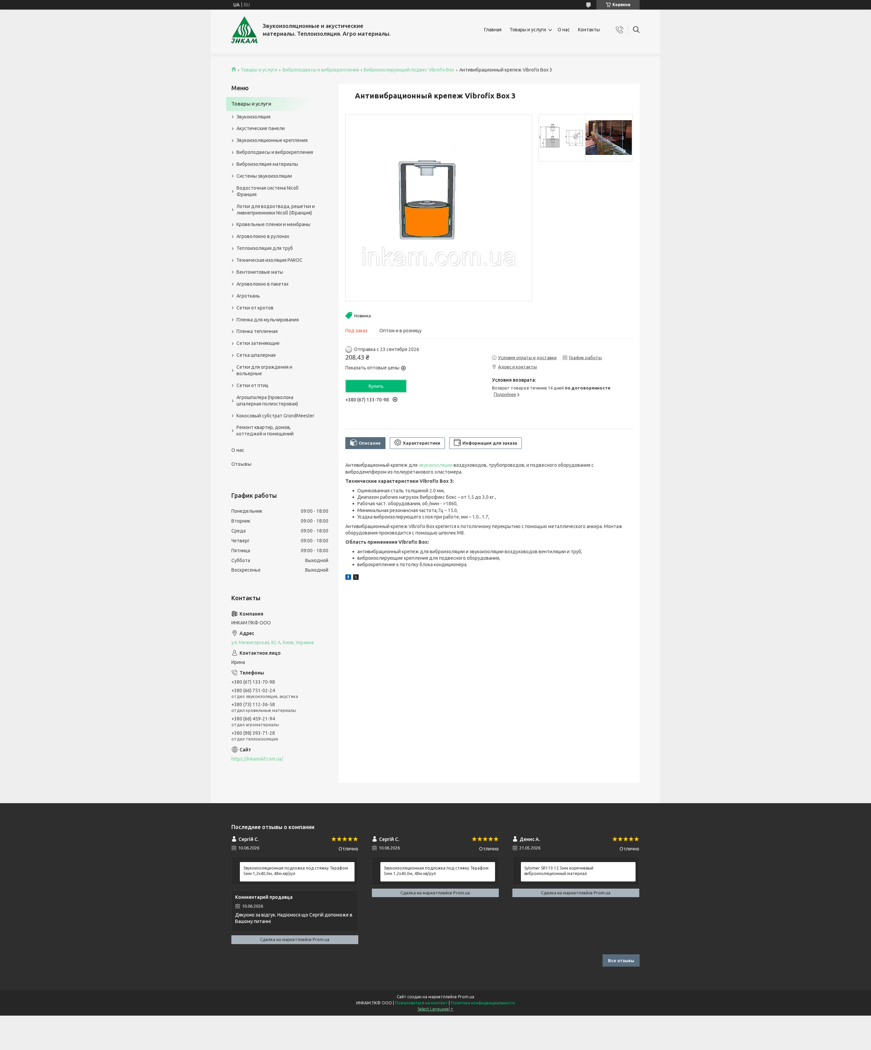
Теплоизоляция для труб (264, 248)
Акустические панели (260, 128)
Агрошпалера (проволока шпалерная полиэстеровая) (267, 401)
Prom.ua (466, 997)
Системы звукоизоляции (264, 176)
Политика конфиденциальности (483, 1003)
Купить (375, 386)
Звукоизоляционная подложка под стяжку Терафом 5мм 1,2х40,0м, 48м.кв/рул (295, 871)
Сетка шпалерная (256, 355)
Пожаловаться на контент (421, 1003)
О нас (564, 29)
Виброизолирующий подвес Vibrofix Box (409, 70)
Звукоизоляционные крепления (272, 140)
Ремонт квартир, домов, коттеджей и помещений (265, 430)
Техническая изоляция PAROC (269, 260)
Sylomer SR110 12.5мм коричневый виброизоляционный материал (558, 871)
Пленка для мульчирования (267, 319)
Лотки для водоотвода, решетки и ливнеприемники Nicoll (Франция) (275, 210)
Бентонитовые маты (259, 272)
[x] (356, 578)
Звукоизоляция (253, 117)
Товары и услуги (528, 29)
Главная (493, 29)
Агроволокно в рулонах (262, 236)
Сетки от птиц (252, 385)
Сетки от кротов (255, 308)
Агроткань (248, 296)
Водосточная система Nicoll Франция (267, 191)
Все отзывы (621, 960)
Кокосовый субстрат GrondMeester (275, 415)
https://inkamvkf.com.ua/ (257, 759)
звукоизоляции (435, 465)
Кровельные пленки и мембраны (273, 224)
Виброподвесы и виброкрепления (320, 70)
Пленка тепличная (257, 331)
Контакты (589, 29)
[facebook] (348, 578)
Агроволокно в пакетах (262, 284)
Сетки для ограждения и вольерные (264, 370)
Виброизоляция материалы (267, 164)
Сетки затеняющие (258, 343)
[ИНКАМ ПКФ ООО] (244, 29)
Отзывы (241, 464)
